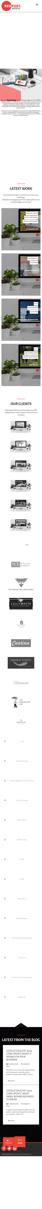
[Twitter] (9, 1148)
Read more (11, 1081)
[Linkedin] (14, 1148)
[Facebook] (4, 1148)
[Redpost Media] (11, 5)
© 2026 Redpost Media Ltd (16, 1154)
